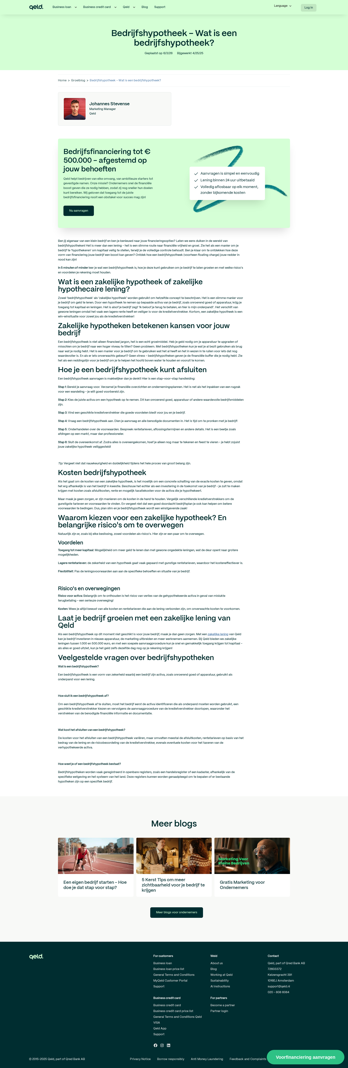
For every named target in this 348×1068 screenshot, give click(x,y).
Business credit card (167, 1005)
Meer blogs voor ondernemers (176, 912)
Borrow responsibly (170, 1059)
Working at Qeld (221, 975)
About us (216, 963)
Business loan (162, 963)
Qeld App (159, 1028)
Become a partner (222, 1005)
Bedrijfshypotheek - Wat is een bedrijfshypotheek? (125, 80)
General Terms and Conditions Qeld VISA (177, 1020)
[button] (76, 7)
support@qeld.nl (279, 986)
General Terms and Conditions (173, 975)
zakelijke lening (218, 634)
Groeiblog (78, 80)
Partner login (219, 1011)
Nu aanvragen (78, 210)
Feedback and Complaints (248, 1059)
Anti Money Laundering (207, 1059)
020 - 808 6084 (278, 992)
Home (62, 80)
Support (159, 7)
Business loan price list (168, 969)
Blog (145, 7)
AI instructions (220, 986)
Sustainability (219, 980)
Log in (308, 7)
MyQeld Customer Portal (170, 980)
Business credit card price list (173, 1011)
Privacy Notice (140, 1059)
